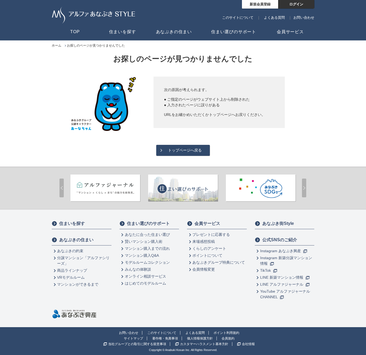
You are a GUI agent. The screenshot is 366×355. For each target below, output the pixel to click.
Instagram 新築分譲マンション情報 (286, 261)
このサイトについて (237, 18)
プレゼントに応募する (211, 234)
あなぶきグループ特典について (218, 262)
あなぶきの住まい (76, 239)
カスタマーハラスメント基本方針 (204, 344)
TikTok (266, 270)
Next (304, 188)
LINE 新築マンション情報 (282, 277)
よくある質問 (274, 18)
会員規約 (228, 338)
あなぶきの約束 (70, 251)
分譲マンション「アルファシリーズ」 (83, 261)
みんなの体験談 (138, 269)
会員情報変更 (203, 269)
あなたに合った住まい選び (147, 234)
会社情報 (248, 344)
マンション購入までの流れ (147, 248)
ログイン (296, 4)
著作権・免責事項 (165, 338)
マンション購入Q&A (142, 255)
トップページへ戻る (185, 150)
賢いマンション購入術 (143, 241)
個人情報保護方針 (200, 338)
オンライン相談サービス (145, 276)
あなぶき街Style (278, 223)
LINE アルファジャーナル (282, 284)
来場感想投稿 (203, 241)
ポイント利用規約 (226, 333)
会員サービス (207, 223)
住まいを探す (72, 223)
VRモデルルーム (71, 277)
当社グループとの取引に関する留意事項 (137, 344)
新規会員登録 (260, 4)
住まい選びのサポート (148, 223)
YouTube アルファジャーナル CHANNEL (285, 294)
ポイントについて (207, 255)
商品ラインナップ (72, 270)
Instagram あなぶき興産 (281, 251)
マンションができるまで (77, 284)
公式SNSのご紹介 (279, 239)
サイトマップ (133, 338)
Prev (61, 188)
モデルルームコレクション (147, 262)
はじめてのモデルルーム (145, 283)
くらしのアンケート (209, 248)
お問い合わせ (303, 18)
